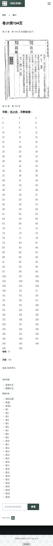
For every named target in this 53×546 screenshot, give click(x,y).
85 (3, 252)
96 (36, 267)
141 (36, 339)
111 (36, 291)
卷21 (14, 15)
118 (3, 305)
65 (20, 219)
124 (4, 315)
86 (20, 252)
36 (36, 171)
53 (20, 199)
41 (20, 180)
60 (36, 209)
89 (20, 257)
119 (20, 305)
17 (20, 142)
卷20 (7, 476)
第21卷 (14, 112)
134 (20, 329)
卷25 (7, 493)
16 (3, 142)
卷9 (7, 437)
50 (20, 195)
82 (3, 247)
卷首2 (8, 406)
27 (36, 156)
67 (3, 223)
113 (20, 295)
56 (20, 204)
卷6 (7, 427)
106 (4, 286)
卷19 (7, 472)
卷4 (7, 420)
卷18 (7, 469)
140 (20, 339)
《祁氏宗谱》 (16, 3)
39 (36, 175)
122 (20, 310)
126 (37, 315)
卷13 (7, 451)
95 (20, 267)
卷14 (7, 455)
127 (4, 319)
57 (36, 204)
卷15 (7, 458)
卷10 (7, 441)
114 (36, 295)
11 (19, 132)
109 (4, 291)
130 (4, 324)
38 (20, 175)
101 (20, 276)
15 (36, 137)
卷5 (7, 423)
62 (20, 214)
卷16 (7, 462)
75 (36, 233)
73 (3, 233)
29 (20, 161)
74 (20, 233)
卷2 (7, 413)
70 (3, 228)
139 (4, 339)
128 (20, 319)
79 (3, 243)
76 (3, 238)
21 (36, 147)
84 (36, 247)
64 (3, 219)
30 (36, 161)
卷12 (7, 448)
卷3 (7, 416)
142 (4, 343)
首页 (4, 15)
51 (36, 195)
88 (3, 257)
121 (3, 310)
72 (36, 228)
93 (36, 262)
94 (3, 267)
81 (36, 243)
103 (4, 281)
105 (37, 281)
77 (20, 238)
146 (20, 348)
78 (36, 238)
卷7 (7, 430)
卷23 (7, 486)
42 (36, 180)
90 (36, 257)
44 (20, 185)
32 (20, 166)
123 (36, 310)
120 (37, 305)
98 (20, 271)
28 (3, 161)
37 (3, 175)
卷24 (7, 490)
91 (3, 262)
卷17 (7, 465)
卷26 (7, 497)
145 (4, 348)
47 (20, 190)
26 (20, 156)
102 (37, 276)
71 (20, 228)
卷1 (6, 409)
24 (36, 151)
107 (20, 286)
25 (3, 156)
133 (3, 329)
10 (3, 132)
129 (37, 319)
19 (3, 147)
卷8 (7, 434)
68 (20, 223)
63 (36, 214)
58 (3, 209)
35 (20, 171)
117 (36, 300)
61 (3, 214)
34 (3, 171)
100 (4, 276)
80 (20, 243)
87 (36, 252)
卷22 (7, 483)
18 (36, 142)
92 (20, 262)
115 (3, 300)
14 (20, 137)
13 (3, 137)
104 (20, 281)
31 (3, 166)
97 (3, 271)
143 (20, 343)
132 (36, 324)
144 (37, 343)
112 (3, 295)
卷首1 (7, 402)
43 (3, 185)
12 (36, 132)
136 (4, 334)
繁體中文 (9, 388)
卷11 (7, 444)
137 (20, 334)
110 (20, 291)
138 (37, 334)
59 (20, 209)
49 (3, 195)
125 (20, 315)
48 (36, 190)
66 (36, 219)
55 (3, 204)
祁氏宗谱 (9, 399)
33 (36, 166)
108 (37, 286)
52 (3, 199)
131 (20, 324)
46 (3, 190)
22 (3, 151)
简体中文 (9, 385)
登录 (4, 368)
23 (20, 151)
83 (20, 247)
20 (20, 147)
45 (36, 185)
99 (36, 271)
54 (36, 199)
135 (37, 329)
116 (20, 300)
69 (36, 223)
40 (3, 180)
